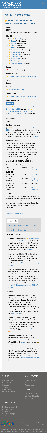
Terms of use (29, 383)
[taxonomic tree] (11, 213)
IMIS (13, 313)
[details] (35, 137)
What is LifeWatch (8, 383)
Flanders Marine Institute (38, 429)
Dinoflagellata (15, 50)
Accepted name (12, 74)
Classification (11, 36)
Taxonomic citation (13, 140)
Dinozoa (13, 48)
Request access (30, 385)
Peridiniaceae (15, 59)
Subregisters (6, 385)
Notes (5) (34, 225)
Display (9, 103)
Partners (5, 387)
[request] (11, 344)
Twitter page (9, 409)
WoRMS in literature (9, 392)
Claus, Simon (36, 170)
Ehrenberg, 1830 (18, 90)
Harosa (13, 41)
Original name (11, 93)
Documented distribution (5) (18, 225)
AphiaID (9, 27)
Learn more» (43, 423)
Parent (8, 87)
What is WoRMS (7, 380)
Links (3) (12, 230)
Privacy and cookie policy (38, 431)
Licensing (10, 193)
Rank (8, 80)
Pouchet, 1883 (22, 76)
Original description (13, 125)
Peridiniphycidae (16, 54)
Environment (11, 118)
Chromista (18, 39)
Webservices (29, 398)
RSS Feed (8, 411)
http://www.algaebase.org (30, 263)
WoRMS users (7, 389)
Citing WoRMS (30, 380)
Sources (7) (13, 221)
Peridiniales (15, 56)
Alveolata (14, 43)
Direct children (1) (12, 100)
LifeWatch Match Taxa (32, 396)
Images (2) (22, 230)
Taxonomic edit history (14, 165)
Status (8, 67)
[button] (6, 20)
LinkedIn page (10, 414)
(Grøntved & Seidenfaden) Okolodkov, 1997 (19, 112)
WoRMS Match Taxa (32, 394)
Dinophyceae (15, 52)
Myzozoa (14, 45)
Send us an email (11, 407)
